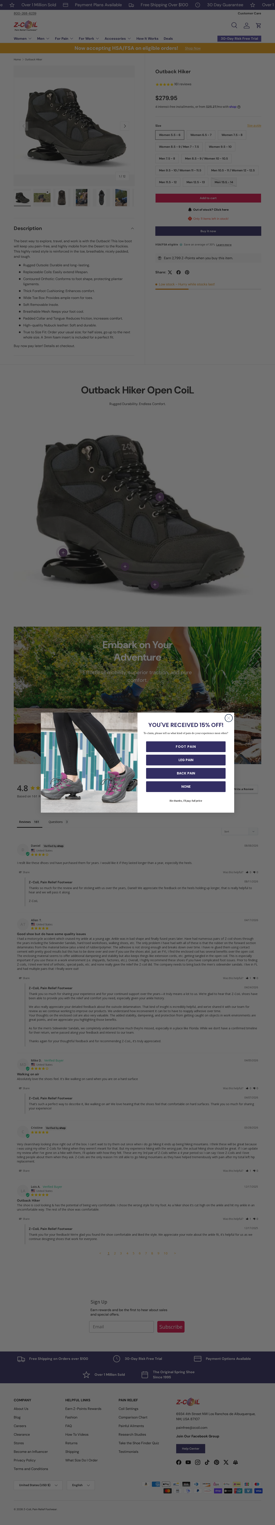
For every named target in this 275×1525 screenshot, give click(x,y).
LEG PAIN (186, 759)
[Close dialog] (228, 718)
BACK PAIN (186, 773)
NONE (186, 786)
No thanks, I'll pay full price (186, 800)
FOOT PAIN (186, 746)
